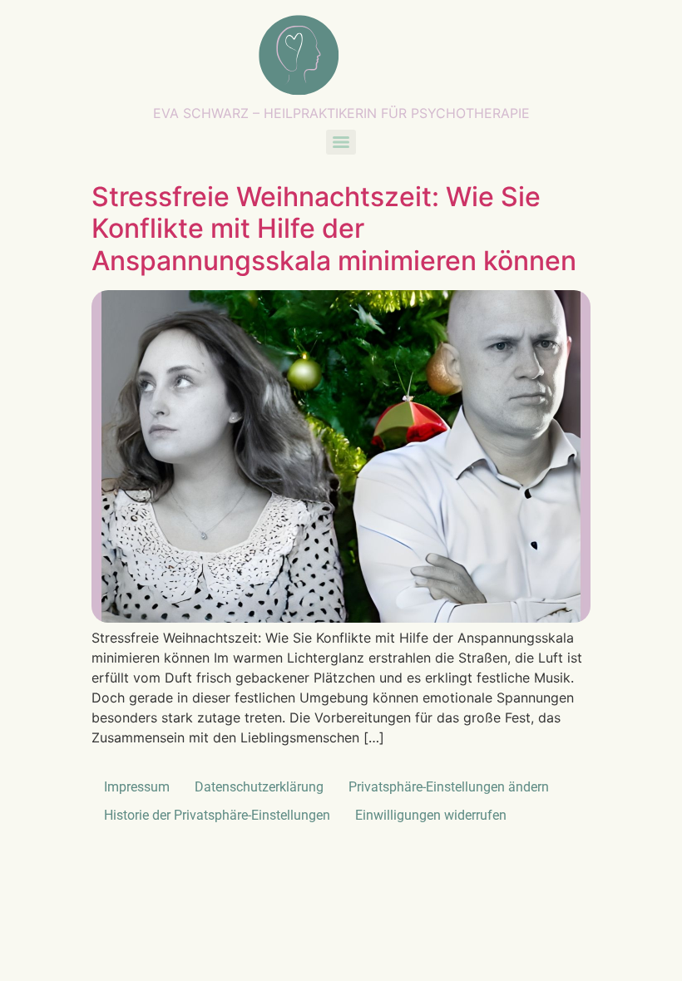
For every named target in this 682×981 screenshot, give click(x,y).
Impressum (137, 787)
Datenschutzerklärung (259, 787)
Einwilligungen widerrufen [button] (431, 815)
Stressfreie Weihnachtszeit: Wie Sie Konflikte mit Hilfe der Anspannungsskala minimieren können (333, 228)
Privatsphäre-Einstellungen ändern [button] (448, 787)
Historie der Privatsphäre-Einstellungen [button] (217, 815)
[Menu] (341, 142)
